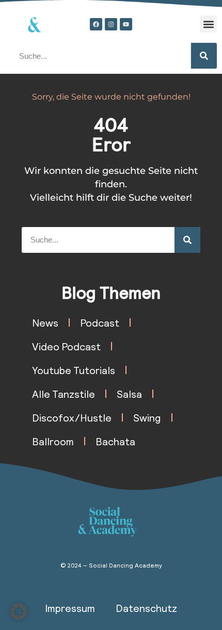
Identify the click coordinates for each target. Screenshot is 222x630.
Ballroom (53, 441)
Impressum (70, 608)
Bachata (115, 441)
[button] (208, 24)
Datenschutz (146, 608)
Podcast (99, 322)
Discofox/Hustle (72, 417)
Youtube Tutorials (73, 370)
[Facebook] (96, 24)
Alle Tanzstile (63, 393)
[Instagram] (111, 24)
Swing (147, 417)
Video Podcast (66, 346)
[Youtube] (126, 24)
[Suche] (204, 56)
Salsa (129, 393)
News (45, 322)
